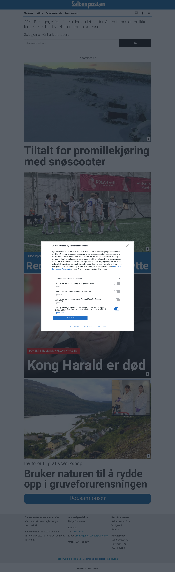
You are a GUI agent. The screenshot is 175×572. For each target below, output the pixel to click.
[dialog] (87, 286)
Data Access (87, 326)
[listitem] (87, 278)
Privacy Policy (101, 326)
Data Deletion (74, 326)
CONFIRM (70, 318)
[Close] (128, 246)
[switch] (117, 283)
